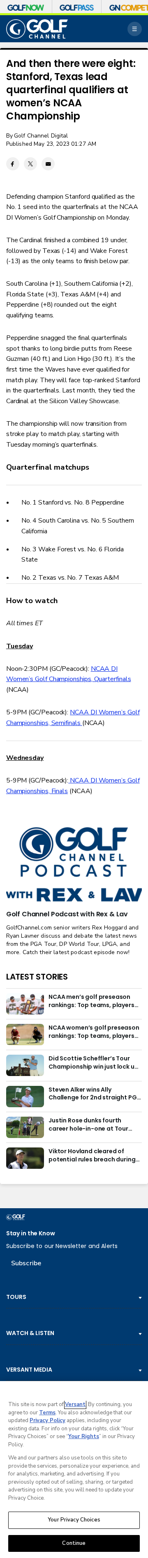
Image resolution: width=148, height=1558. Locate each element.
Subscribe (26, 1263)
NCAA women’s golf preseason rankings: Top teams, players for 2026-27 (94, 1032)
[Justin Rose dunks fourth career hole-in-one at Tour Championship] (25, 1127)
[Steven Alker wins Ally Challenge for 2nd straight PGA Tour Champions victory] (25, 1096)
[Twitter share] (30, 163)
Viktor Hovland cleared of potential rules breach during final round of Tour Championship (92, 1155)
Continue (74, 1543)
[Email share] (48, 163)
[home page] (37, 29)
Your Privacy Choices (74, 1520)
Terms (47, 1412)
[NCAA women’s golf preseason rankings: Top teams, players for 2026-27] (25, 1034)
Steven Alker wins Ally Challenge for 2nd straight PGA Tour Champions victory (95, 1094)
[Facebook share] (12, 163)
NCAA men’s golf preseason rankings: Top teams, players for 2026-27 (91, 1001)
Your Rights (83, 1436)
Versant (75, 1404)
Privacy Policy (47, 1420)
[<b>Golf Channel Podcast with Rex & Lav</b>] (74, 865)
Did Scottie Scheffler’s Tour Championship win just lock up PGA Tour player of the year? (93, 1063)
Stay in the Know (30, 1233)
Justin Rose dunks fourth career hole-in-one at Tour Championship (88, 1125)
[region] (74, 1469)
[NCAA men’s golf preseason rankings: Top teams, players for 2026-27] (25, 1003)
